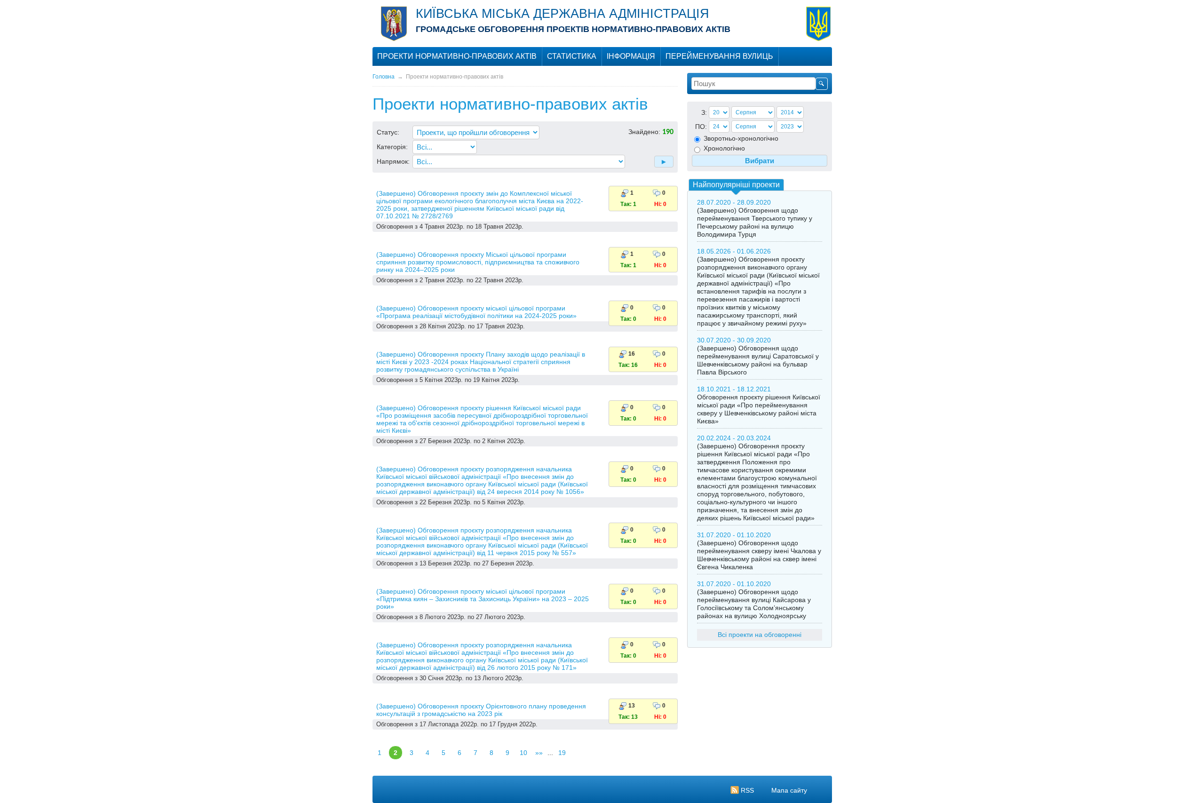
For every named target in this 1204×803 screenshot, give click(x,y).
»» (539, 752)
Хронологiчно (723, 148)
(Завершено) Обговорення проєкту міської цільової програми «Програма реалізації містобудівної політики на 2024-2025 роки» (476, 311)
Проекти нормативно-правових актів (457, 56)
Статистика (571, 56)
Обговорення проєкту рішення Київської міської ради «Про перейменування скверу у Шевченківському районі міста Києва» (758, 409)
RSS (747, 790)
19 (562, 752)
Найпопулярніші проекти (736, 185)
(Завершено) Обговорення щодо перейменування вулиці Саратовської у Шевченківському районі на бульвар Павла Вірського (758, 360)
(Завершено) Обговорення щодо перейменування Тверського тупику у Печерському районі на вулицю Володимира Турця (754, 222)
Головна (383, 76)
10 (523, 752)
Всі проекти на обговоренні (759, 634)
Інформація (631, 56)
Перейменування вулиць (719, 56)
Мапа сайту (789, 790)
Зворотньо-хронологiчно (740, 138)
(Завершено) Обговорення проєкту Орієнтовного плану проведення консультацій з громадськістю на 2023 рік (481, 709)
